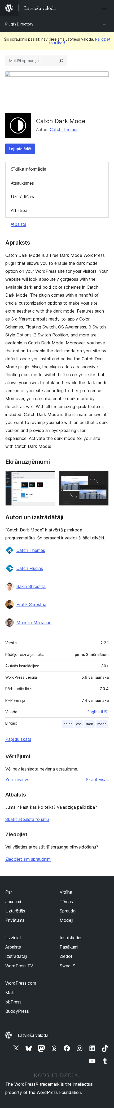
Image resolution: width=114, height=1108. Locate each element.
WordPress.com (20, 983)
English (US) (98, 711)
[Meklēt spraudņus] (61, 60)
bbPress (13, 1002)
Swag (68, 965)
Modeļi (66, 920)
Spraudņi (68, 911)
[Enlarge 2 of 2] (101, 477)
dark (89, 724)
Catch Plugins (29, 568)
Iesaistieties (71, 937)
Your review (16, 779)
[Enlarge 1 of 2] (47, 477)
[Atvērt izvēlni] (105, 8)
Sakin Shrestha (31, 586)
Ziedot (66, 956)
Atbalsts (18, 224)
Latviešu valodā (33, 1035)
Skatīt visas (97, 779)
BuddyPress (17, 1011)
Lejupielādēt (20, 148)
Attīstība (19, 210)
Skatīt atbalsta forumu (27, 819)
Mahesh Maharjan (33, 622)
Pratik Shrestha (31, 604)
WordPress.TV (19, 965)
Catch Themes (64, 129)
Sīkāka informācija (28, 169)
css (79, 724)
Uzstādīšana (23, 196)
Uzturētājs (15, 911)
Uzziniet (13, 937)
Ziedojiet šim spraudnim (28, 859)
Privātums (14, 920)
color (68, 724)
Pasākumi (69, 947)
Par (8, 892)
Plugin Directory (19, 24)
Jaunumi (13, 901)
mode (102, 724)
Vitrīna (66, 892)
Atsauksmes (22, 183)
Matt (10, 992)
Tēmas (66, 901)
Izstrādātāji (16, 956)
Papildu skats (18, 739)
